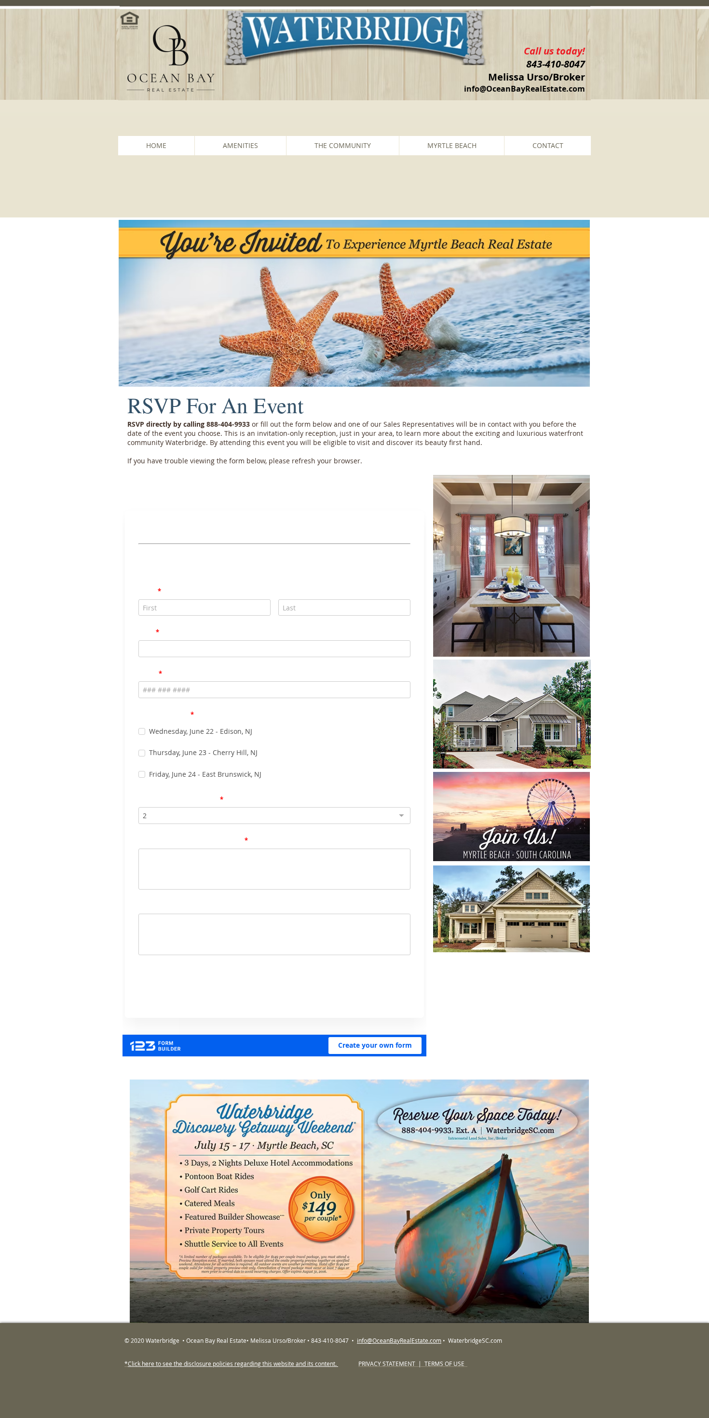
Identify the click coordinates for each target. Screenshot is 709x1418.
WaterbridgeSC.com (476, 1340)
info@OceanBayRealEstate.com (524, 88)
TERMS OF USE (443, 1363)
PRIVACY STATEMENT (387, 1363)
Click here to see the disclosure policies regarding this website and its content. (233, 1363)
